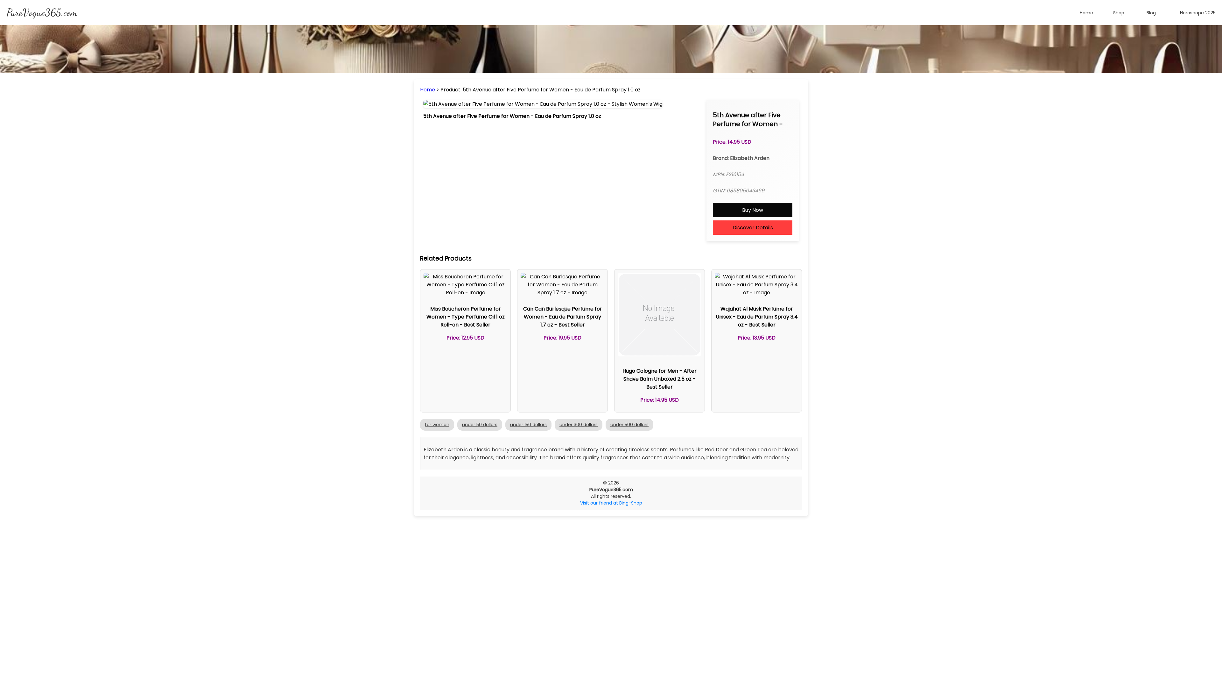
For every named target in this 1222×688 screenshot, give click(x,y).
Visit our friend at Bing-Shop (611, 503)
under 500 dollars (629, 424)
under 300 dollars (578, 424)
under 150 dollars (528, 424)
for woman (437, 424)
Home (1086, 13)
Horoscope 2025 (1198, 13)
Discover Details (753, 227)
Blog (1151, 13)
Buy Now (752, 210)
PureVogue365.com (41, 12)
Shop (1118, 13)
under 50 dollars (479, 424)
